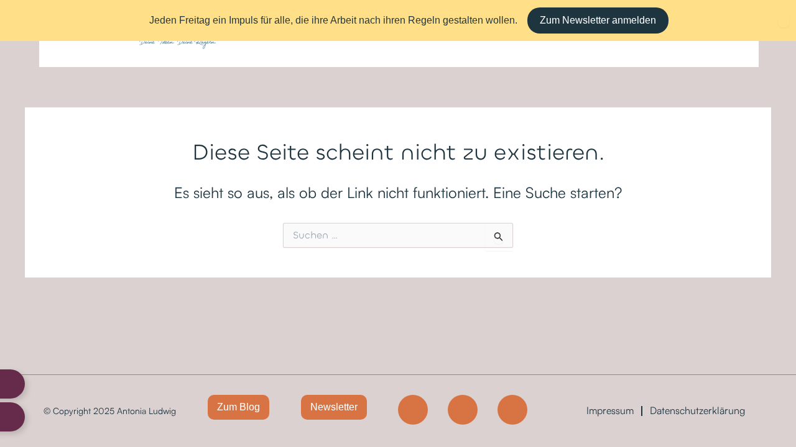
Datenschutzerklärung (697, 410)
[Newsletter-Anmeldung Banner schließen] (784, 20)
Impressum (610, 410)
